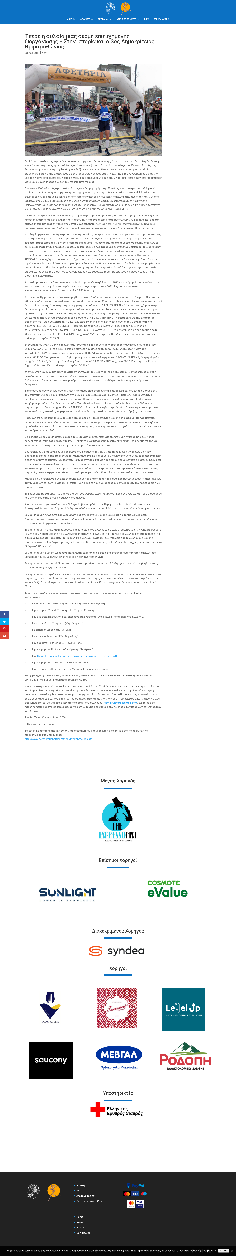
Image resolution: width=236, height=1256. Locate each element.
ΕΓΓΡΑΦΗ (103, 19)
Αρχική (80, 1185)
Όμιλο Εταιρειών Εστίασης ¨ (54, 655)
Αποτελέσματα (85, 1195)
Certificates (83, 1232)
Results (80, 1227)
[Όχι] (231, 1251)
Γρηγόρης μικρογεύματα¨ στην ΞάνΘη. (95, 655)
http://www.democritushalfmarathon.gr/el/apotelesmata (58, 738)
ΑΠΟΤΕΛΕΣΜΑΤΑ (126, 19)
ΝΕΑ (146, 19)
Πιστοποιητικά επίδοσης (91, 1201)
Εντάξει (224, 1250)
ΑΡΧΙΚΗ (71, 19)
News (79, 1222)
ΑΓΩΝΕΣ (85, 19)
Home (79, 1216)
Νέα (44, 52)
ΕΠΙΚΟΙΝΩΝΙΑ (161, 19)
